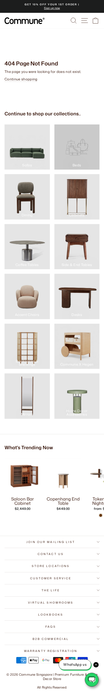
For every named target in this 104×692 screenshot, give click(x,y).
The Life (51, 590)
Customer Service (50, 578)
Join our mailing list (50, 542)
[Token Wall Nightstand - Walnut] (101, 515)
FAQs (50, 626)
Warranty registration (50, 651)
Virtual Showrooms (51, 602)
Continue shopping (21, 79)
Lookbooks (50, 614)
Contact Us (51, 554)
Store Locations (51, 566)
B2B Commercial (51, 639)
